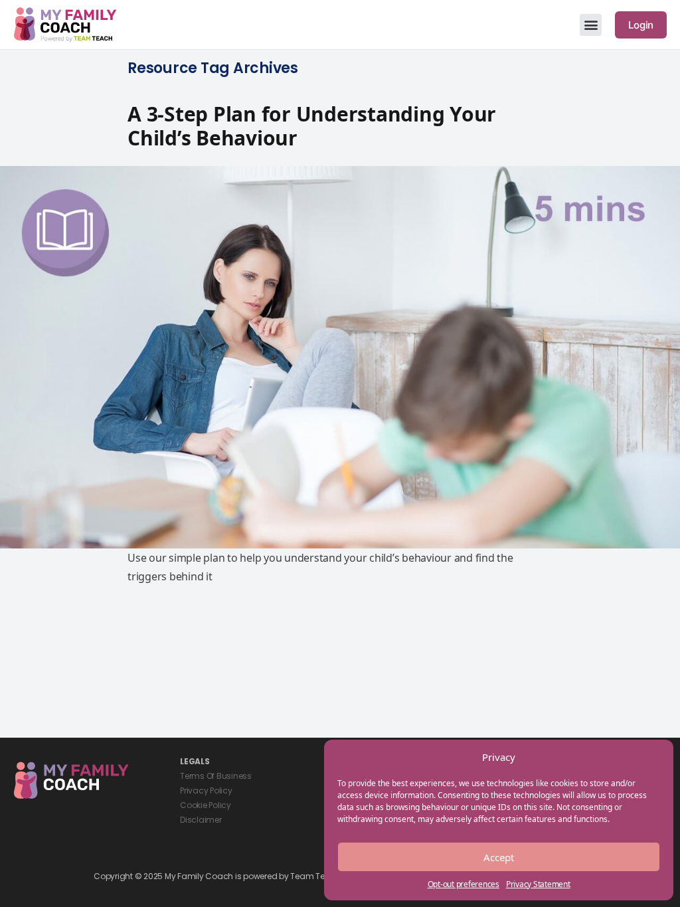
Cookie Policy (205, 805)
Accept (498, 857)
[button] (591, 25)
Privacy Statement (538, 884)
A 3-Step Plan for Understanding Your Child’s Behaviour (312, 125)
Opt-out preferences (463, 884)
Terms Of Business (216, 776)
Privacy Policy (206, 790)
